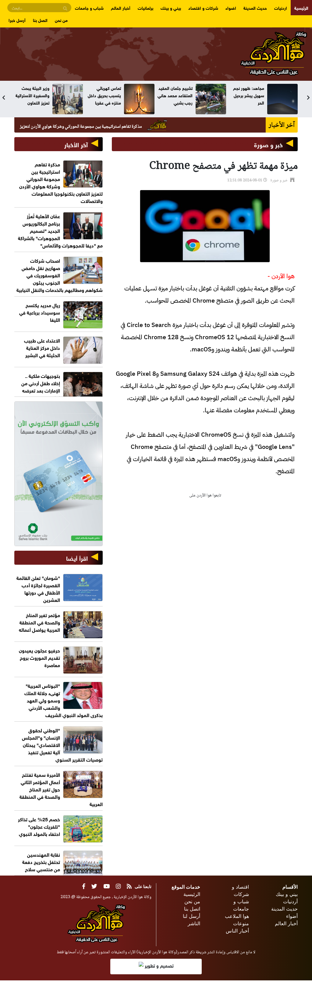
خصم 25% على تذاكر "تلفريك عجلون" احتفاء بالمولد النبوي (39, 826)
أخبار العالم (120, 7)
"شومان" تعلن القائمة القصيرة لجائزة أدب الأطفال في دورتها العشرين (38, 588)
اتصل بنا (40, 19)
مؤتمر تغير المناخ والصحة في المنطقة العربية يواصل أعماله (39, 621)
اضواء (230, 7)
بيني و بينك (171, 7)
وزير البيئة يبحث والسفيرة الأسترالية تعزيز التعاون (32, 95)
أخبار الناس (237, 931)
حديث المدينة (255, 7)
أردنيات (290, 901)
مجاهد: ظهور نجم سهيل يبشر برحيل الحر (248, 95)
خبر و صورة (268, 144)
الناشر (194, 923)
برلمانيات (145, 7)
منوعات (241, 923)
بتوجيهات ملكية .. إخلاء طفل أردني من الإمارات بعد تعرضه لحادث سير (40, 386)
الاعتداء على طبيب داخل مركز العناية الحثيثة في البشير (42, 347)
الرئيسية (301, 7)
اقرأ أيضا (77, 557)
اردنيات (280, 7)
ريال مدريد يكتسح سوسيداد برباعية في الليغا (39, 311)
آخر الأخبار (76, 144)
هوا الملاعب (237, 916)
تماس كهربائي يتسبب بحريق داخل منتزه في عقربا (104, 95)
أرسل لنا (191, 916)
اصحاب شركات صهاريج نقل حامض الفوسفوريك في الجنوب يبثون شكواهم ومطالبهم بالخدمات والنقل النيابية (59, 274)
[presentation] (3, 97)
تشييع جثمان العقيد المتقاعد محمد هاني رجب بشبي (175, 95)
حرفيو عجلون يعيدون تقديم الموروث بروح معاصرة (39, 657)
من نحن (61, 19)
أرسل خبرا (17, 19)
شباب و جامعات (89, 7)
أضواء (292, 916)
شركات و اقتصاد (203, 7)
